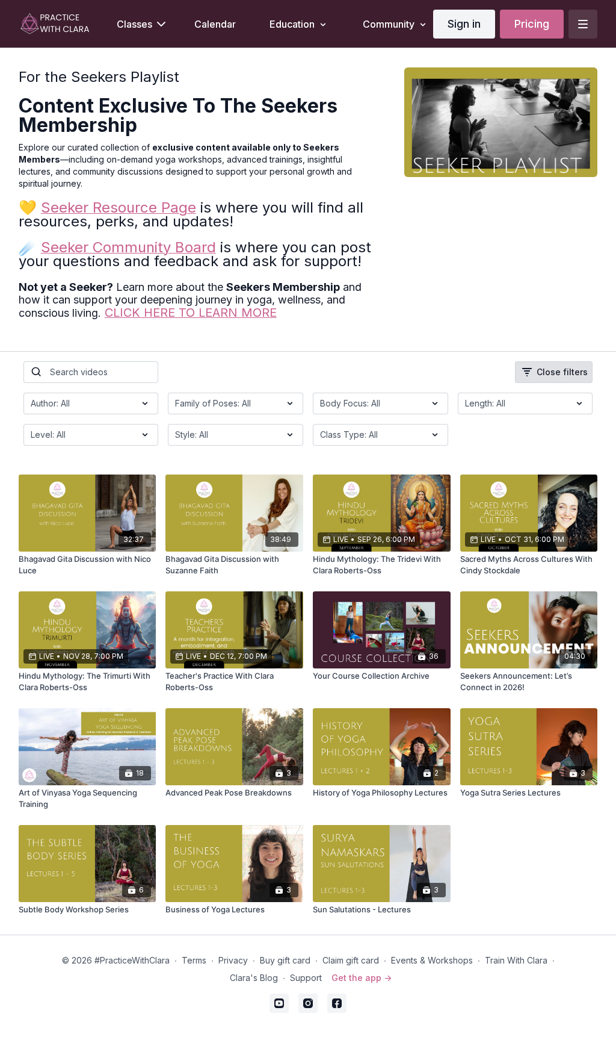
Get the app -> (361, 978)
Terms (194, 960)
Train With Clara (516, 960)
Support (306, 978)
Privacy (233, 960)
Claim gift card (350, 960)
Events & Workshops (432, 960)
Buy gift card (285, 960)
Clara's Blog (254, 978)
